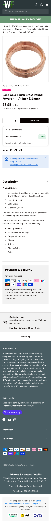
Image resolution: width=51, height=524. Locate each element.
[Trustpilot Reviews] (13, 515)
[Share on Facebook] (15, 150)
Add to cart (34, 121)
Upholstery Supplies (21, 26)
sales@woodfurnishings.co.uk (24, 164)
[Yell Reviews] (25, 515)
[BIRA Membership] (38, 515)
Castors (18, 29)
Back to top (25, 337)
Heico (4, 86)
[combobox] (25, 11)
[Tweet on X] (10, 150)
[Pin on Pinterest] (20, 150)
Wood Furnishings (14, 465)
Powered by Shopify (28, 465)
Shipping (16, 109)
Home (5, 26)
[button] (41, 4)
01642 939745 (31, 491)
